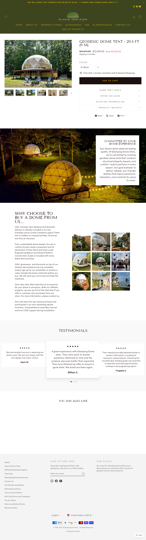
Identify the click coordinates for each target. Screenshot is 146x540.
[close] (143, 2)
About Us (32, 25)
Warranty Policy (11, 508)
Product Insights (110, 108)
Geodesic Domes (51, 25)
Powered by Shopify (73, 531)
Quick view (20, 428)
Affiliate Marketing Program (16, 470)
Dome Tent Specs (110, 90)
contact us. (54, 296)
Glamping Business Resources (16, 477)
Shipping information (110, 102)
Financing (8, 474)
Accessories (73, 25)
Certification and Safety (14, 485)
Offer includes (110, 96)
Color (83, 62)
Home (19, 25)
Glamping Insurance (13, 489)
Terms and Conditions (13, 493)
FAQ (87, 25)
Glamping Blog (102, 25)
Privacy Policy (10, 500)
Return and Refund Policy (15, 504)
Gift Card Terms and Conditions (17, 496)
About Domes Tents (12, 466)
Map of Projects (73, 29)
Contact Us (9, 481)
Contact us (123, 25)
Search (7, 462)
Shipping (82, 54)
